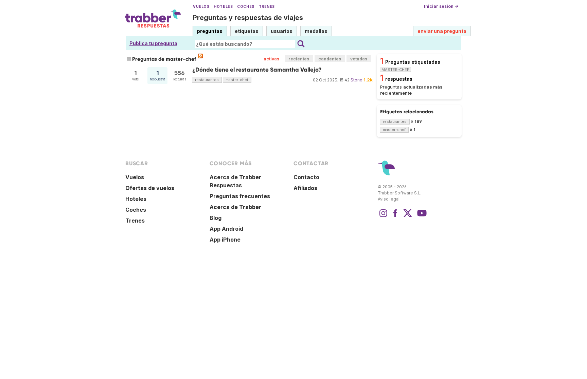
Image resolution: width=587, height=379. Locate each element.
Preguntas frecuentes (240, 196)
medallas (316, 31)
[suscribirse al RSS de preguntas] (200, 56)
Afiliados (305, 188)
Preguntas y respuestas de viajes (248, 18)
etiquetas (247, 31)
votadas (358, 58)
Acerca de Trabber (235, 207)
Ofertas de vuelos (149, 188)
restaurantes (207, 79)
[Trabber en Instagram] (383, 216)
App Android (226, 228)
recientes (298, 58)
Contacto (306, 177)
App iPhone (225, 239)
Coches (245, 6)
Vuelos (201, 6)
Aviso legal (388, 199)
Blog (215, 217)
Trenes (267, 6)
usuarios (281, 31)
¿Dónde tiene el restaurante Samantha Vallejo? (257, 69)
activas (271, 58)
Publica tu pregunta (153, 43)
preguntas (210, 31)
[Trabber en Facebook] (395, 216)
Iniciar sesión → (441, 6)
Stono (356, 79)
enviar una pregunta (441, 31)
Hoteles (223, 6)
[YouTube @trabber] (420, 216)
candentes (329, 58)
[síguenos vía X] (407, 216)
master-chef (237, 79)
